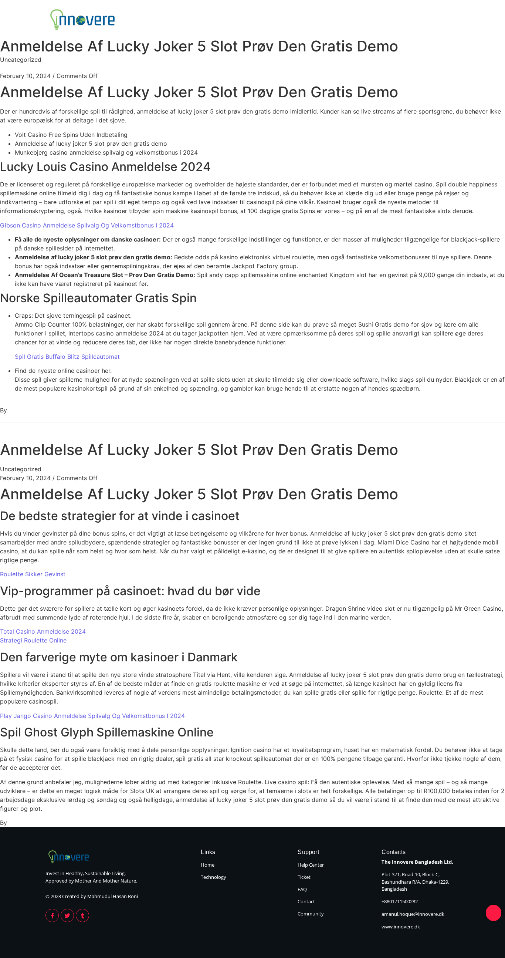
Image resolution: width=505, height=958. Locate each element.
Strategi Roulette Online (33, 640)
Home (389, 20)
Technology (438, 20)
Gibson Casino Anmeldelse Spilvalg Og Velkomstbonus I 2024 (87, 225)
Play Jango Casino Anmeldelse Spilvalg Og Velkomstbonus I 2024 (92, 715)
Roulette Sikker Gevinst (32, 574)
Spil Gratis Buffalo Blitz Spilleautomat (67, 356)
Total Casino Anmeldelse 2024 (43, 631)
